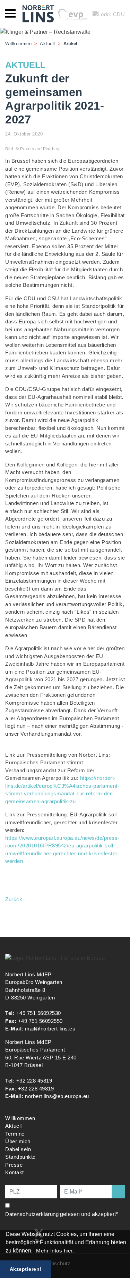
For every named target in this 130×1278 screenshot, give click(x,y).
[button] (35, 1251)
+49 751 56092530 (38, 1013)
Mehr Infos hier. (55, 1251)
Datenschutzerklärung (32, 1214)
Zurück (13, 899)
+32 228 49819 (36, 1088)
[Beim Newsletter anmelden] (118, 1191)
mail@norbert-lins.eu (50, 1029)
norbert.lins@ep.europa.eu (57, 1096)
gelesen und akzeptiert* (62, 1214)
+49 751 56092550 (40, 1021)
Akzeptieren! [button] (26, 1269)
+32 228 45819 (34, 1081)
